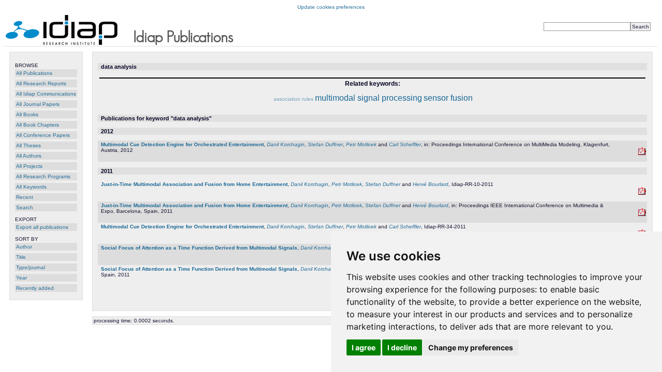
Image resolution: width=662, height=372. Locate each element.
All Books (27, 114)
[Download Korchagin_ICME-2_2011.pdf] (642, 214)
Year (21, 278)
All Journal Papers (37, 104)
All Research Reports (41, 83)
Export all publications (42, 227)
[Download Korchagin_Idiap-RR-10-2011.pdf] (642, 193)
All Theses (28, 145)
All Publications (34, 73)
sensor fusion (448, 98)
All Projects (29, 166)
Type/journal (30, 267)
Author (24, 247)
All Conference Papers (43, 135)
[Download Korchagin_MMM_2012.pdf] (642, 153)
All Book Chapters (37, 125)
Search (24, 207)
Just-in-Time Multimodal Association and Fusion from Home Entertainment (194, 184)
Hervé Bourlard (430, 184)
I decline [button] (402, 347)
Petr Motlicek (361, 144)
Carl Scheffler (405, 144)
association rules (293, 99)
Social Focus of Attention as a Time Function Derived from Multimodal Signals (199, 248)
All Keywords (31, 187)
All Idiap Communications (46, 94)
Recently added (35, 288)
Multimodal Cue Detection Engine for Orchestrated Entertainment (182, 144)
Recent (24, 197)
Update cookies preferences (331, 7)
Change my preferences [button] (470, 347)
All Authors (28, 156)
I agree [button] (363, 347)
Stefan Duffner (325, 144)
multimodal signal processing (368, 98)
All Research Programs (43, 176)
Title (21, 257)
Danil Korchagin (286, 144)
